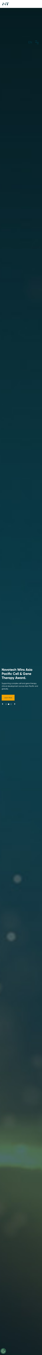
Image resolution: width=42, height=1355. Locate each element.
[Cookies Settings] (3, 1351)
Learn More (8, 698)
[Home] (5, 4)
